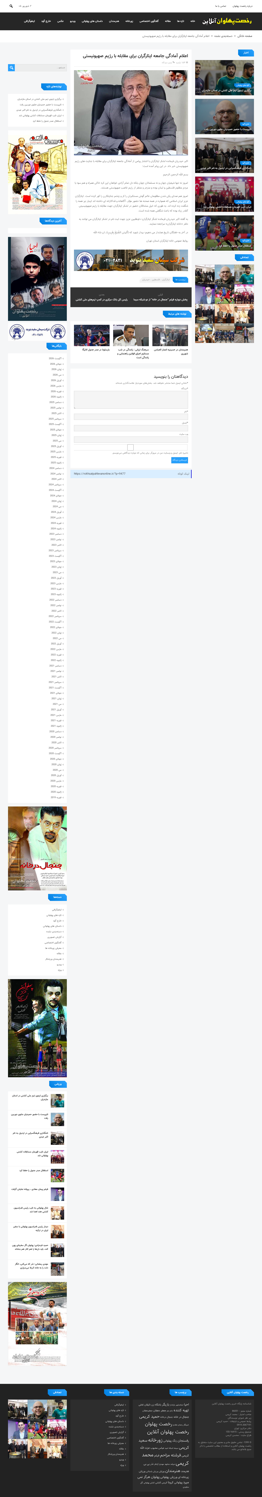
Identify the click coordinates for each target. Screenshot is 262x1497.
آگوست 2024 (55, 490)
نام (186, 411)
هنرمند (185, 1471)
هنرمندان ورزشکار (53, 959)
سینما (176, 1448)
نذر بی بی (148, 1464)
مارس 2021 (55, 715)
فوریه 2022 (56, 655)
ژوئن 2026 (56, 369)
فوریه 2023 (56, 589)
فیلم (156, 1455)
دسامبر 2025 (55, 402)
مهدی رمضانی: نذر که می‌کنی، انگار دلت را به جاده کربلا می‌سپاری (31, 1266)
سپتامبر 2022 (55, 616)
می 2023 (57, 572)
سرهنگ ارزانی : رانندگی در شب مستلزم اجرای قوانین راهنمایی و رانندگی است (133, 354)
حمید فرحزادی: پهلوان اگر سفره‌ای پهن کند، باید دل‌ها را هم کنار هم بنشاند (30, 1247)
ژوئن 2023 (56, 567)
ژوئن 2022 (56, 633)
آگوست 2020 (55, 753)
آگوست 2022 (55, 622)
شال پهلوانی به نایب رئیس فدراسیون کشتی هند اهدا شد (31, 1210)
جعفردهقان (147, 1410)
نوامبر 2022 (55, 605)
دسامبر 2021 (55, 666)
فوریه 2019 (56, 797)
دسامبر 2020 (55, 731)
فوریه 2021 (56, 720)
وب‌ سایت (183, 434)
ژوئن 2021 (56, 698)
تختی (141, 1405)
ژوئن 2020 (56, 764)
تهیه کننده (181, 1410)
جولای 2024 (55, 496)
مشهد (167, 1464)
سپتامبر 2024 (55, 485)
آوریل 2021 (56, 710)
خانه (193, 21)
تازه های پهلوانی (242, 85)
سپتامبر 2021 (55, 682)
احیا (186, 1404)
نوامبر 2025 (55, 408)
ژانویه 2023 (56, 594)
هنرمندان (114, 21)
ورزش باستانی (152, 1471)
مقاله (168, 21)
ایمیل (185, 423)
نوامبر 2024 (55, 474)
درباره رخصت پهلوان (243, 6)
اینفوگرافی (29, 21)
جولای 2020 (55, 759)
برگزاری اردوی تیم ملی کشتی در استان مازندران (39, 99)
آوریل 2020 (56, 775)
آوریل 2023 (56, 578)
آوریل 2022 (56, 644)
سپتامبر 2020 (55, 748)
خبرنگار (186, 1424)
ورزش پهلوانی (168, 1477)
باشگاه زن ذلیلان (152, 1405)
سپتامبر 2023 (55, 550)
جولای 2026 (55, 364)
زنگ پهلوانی (170, 1441)
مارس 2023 (55, 583)
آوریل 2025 (56, 446)
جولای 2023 (55, 561)
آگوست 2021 (55, 688)
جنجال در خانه (181, 1417)
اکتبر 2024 (56, 479)
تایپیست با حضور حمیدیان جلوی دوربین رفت (40, 105)
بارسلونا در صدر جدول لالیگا (96, 350)
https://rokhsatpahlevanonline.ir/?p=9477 (99, 474)
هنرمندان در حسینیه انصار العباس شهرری (171, 352)
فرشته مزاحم (170, 1455)
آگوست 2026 (55, 358)
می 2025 (57, 441)
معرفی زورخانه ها (53, 948)
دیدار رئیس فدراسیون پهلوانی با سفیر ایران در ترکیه (30, 1228)
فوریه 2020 (56, 786)
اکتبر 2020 (56, 742)
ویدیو (72, 21)
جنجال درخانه (166, 1417)
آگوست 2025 (55, 424)
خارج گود (46, 21)
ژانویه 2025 (56, 463)
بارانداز (172, 1404)
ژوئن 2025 (56, 435)
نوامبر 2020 (55, 737)
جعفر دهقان (159, 1411)
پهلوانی (178, 1482)
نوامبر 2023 (55, 539)
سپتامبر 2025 (55, 419)
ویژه (59, 970)
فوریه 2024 (56, 523)
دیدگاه (184, 389)
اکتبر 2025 (56, 413)
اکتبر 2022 (56, 611)
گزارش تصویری (54, 937)
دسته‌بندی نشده (223, 36)
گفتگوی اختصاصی (149, 21)
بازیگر (165, 1404)
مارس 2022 (55, 649)
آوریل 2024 (56, 512)
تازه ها (180, 21)
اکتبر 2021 (56, 677)
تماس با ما (220, 6)
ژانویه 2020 (56, 792)
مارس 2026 (55, 386)
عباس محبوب (157, 1448)
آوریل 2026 (56, 380)
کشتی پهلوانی (149, 1482)
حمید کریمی (149, 1416)
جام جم (170, 1410)
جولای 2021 (55, 693)
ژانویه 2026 (56, 397)
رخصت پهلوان (158, 1424)
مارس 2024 (55, 517)
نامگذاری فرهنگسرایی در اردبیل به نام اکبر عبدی (38, 110)
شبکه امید (169, 1448)
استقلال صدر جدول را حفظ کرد (47, 121)
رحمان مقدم (178, 1424)
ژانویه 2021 (56, 726)
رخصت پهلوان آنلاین (168, 1432)
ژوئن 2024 (56, 501)
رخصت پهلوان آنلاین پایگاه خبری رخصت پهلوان (227, 21)
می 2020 (57, 770)
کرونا (170, 1482)
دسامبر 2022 (55, 600)
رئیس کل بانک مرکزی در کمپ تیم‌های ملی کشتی (102, 300)
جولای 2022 (55, 627)
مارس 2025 (55, 452)
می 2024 (57, 506)
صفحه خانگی (244, 36)
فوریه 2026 (56, 391)
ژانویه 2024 (56, 529)
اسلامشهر (179, 1404)
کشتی (158, 1483)
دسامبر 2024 (55, 468)
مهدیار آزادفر (159, 1464)
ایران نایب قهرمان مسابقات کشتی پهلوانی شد (40, 115)
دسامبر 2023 (55, 534)
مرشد (172, 1464)
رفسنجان (183, 1440)
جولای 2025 (55, 430)
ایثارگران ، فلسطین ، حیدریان (156, 279)
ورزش (162, 1471)
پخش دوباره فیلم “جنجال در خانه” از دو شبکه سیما (160, 300)
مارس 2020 (55, 781)
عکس (60, 21)
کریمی (164, 1483)
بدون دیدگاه (167, 62)
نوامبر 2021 (55, 671)
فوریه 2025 (56, 457)
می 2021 (57, 704)
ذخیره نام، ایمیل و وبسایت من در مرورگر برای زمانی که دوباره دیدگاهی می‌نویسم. (150, 453)
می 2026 (57, 375)
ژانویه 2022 (56, 660)
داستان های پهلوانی (92, 21)
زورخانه (129, 21)
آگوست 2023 (55, 556)
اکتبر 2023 (56, 545)
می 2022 (57, 638)
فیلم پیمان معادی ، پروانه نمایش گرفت (29, 1189)
